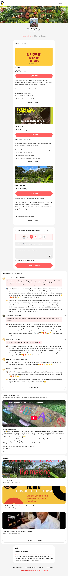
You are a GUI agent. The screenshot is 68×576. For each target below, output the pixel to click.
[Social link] (3, 452)
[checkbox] (23, 260)
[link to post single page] (34, 472)
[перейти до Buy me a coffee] (2, 3)
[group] (34, 76)
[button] (66, 3)
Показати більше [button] (33, 102)
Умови (41, 567)
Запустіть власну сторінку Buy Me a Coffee (33, 570)
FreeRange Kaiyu (34, 29)
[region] (34, 132)
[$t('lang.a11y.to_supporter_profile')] (7, 289)
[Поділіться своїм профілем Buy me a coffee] (66, 26)
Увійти (61, 3)
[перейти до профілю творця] (34, 22)
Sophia (8, 315)
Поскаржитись (49, 567)
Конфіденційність (30, 567)
